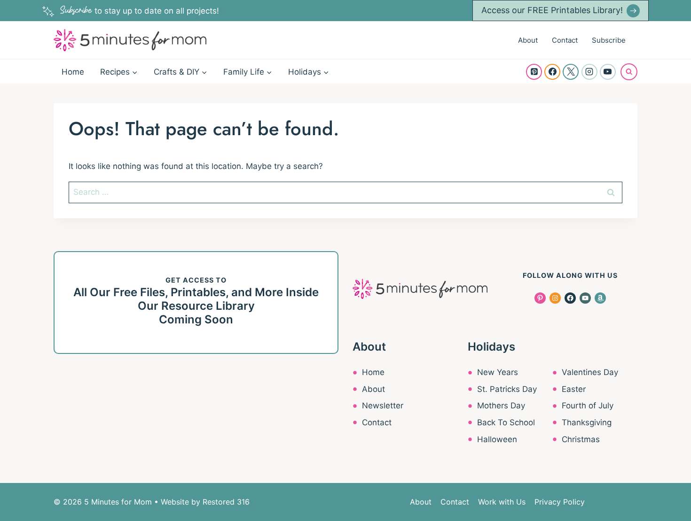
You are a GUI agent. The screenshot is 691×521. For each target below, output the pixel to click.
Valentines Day (590, 372)
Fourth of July (587, 405)
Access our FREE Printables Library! (552, 10)
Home (73, 72)
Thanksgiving (587, 422)
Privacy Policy (559, 501)
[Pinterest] (534, 72)
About (528, 40)
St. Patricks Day (507, 389)
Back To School (506, 422)
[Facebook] (552, 72)
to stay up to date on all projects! (139, 10)
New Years (497, 372)
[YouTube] (608, 72)
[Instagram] (589, 72)
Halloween (497, 439)
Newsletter (382, 405)
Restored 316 (226, 501)
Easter (574, 389)
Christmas (581, 439)
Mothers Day (501, 405)
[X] (571, 72)
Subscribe (609, 40)
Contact (565, 40)
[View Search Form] (628, 71)
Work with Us (502, 501)
